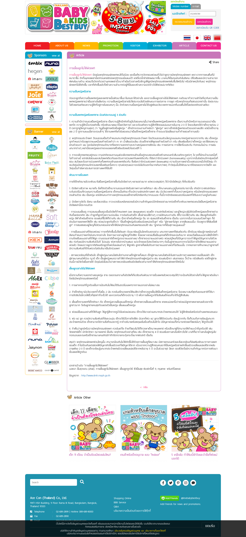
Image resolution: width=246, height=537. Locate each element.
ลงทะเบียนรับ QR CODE (207, 28)
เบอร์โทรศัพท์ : (179, 13)
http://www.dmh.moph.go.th (95, 375)
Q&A (116, 506)
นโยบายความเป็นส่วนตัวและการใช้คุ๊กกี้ (132, 511)
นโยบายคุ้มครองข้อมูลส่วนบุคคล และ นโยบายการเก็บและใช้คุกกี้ (140, 530)
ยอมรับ (210, 526)
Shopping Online (122, 498)
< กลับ (144, 387)
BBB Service (120, 502)
